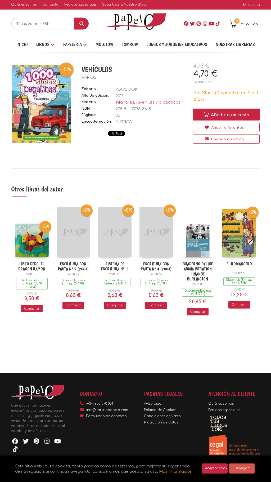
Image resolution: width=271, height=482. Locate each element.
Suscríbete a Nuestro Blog (124, 4)
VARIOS (89, 77)
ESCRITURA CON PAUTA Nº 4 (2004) (156, 266)
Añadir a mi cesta (229, 115)
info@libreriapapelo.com (107, 410)
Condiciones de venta (162, 416)
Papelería (73, 44)
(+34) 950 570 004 (99, 403)
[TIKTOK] (217, 23)
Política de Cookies (160, 410)
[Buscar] (81, 24)
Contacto (50, 4)
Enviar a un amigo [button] (227, 139)
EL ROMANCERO (239, 263)
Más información (175, 471)
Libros (43, 44)
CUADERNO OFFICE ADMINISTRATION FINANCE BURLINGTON (198, 271)
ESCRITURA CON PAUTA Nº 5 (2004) (73, 266)
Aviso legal (153, 403)
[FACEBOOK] (186, 23)
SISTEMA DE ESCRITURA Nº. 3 (115, 266)
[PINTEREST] (198, 23)
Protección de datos (161, 422)
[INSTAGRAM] (205, 23)
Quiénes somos (24, 4)
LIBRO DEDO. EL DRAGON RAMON (31, 266)
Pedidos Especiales (80, 4)
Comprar (31, 308)
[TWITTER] (192, 23)
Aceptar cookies (216, 468)
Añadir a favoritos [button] (227, 128)
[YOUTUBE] (211, 23)
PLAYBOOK (126, 89)
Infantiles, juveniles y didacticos (147, 102)
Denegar (241, 468)
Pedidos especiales (224, 410)
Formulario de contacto (106, 416)
